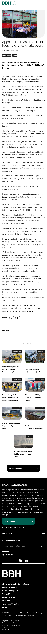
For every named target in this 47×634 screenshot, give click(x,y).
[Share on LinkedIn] (11, 318)
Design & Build (41, 351)
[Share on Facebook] (17, 318)
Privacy (5, 607)
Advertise (6, 601)
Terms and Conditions (11, 604)
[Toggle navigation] (44, 3)
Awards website (8, 597)
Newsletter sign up (10, 591)
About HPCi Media (9, 587)
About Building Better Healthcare (16, 584)
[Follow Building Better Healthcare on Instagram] (20, 561)
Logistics (15, 55)
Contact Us (6, 594)
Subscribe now (15, 469)
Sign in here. (21, 527)
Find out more (7, 533)
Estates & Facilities (6, 55)
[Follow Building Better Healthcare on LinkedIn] (26, 561)
